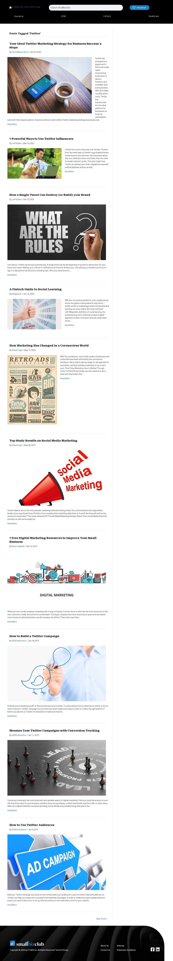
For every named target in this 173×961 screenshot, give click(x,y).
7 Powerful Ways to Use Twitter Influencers (41, 138)
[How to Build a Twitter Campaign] (56, 673)
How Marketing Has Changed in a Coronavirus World (49, 345)
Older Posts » (101, 919)
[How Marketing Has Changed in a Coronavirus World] (32, 390)
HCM (63, 16)
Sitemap (120, 946)
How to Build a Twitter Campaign (34, 636)
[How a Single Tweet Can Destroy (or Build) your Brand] (56, 232)
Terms (58, 950)
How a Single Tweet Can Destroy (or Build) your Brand (49, 195)
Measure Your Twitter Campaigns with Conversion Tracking (54, 730)
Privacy (65, 950)
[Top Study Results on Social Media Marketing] (56, 478)
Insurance (18, 16)
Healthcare (154, 16)
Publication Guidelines (126, 950)
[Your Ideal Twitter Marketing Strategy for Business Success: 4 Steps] (49, 85)
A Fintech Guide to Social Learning (35, 289)
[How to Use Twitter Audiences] (56, 862)
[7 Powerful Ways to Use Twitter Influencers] (34, 163)
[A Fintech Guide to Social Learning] (34, 314)
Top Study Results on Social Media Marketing (43, 440)
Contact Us (105, 950)
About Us (105, 946)
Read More (12, 124)
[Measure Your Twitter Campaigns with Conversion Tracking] (56, 768)
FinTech (107, 16)
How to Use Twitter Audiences (31, 825)
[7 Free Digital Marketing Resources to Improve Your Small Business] (56, 579)
